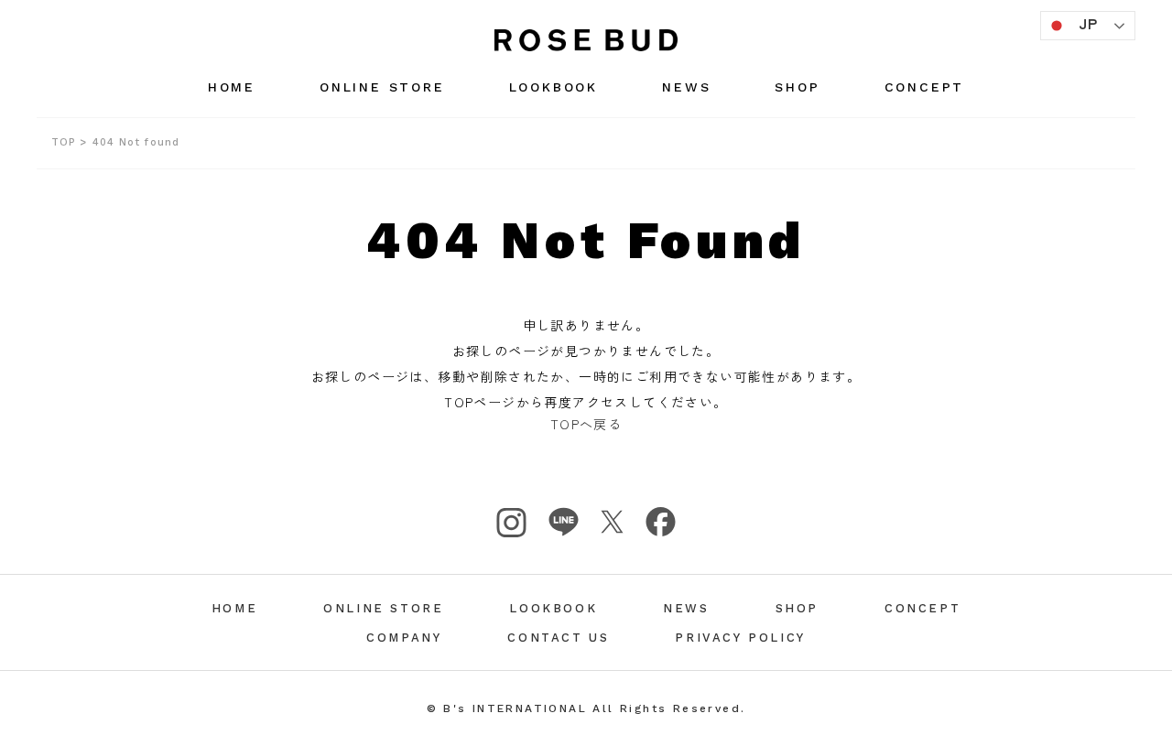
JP (1089, 23)
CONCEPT (924, 87)
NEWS (686, 87)
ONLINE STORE (382, 87)
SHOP (797, 87)
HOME (231, 87)
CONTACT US (558, 637)
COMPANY (403, 637)
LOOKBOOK (553, 87)
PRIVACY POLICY (740, 637)
